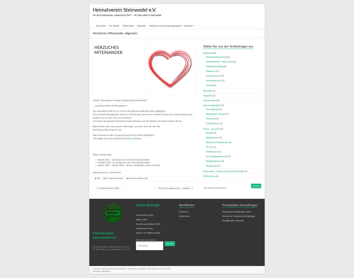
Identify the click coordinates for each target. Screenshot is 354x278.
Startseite (101, 26)
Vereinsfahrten (213, 80)
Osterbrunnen (213, 76)
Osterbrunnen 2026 (144, 229)
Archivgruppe (212, 109)
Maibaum (210, 71)
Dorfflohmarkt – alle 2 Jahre (219, 62)
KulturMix (211, 119)
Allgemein (208, 96)
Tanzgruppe (211, 166)
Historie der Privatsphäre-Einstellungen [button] (238, 216)
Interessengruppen (212, 105)
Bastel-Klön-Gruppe (215, 114)
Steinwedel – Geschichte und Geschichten (223, 171)
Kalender (141, 26)
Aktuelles (207, 91)
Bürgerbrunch (212, 138)
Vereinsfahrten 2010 (107, 188)
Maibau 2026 (141, 220)
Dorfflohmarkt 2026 (144, 215)
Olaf (98, 178)
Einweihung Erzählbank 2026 (148, 224)
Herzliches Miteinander (138, 178)
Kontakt (188, 26)
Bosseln (209, 133)
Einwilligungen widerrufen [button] (233, 221)
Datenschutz (184, 216)
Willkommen (209, 176)
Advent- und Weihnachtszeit (148, 233)
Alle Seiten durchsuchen (146, 240)
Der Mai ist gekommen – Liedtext (175, 188)
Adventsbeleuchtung (216, 57)
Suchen (256, 186)
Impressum (183, 212)
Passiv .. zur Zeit (211, 129)
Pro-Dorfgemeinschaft (217, 156)
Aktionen (207, 53)
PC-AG (209, 147)
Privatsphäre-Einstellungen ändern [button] (236, 212)
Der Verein (114, 26)
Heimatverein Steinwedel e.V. (124, 10)
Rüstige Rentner (213, 161)
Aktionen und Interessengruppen (165, 26)
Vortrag (209, 85)
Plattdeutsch (212, 152)
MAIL (129, 138)
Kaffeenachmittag (214, 66)
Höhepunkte (209, 100)
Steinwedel (128, 26)
